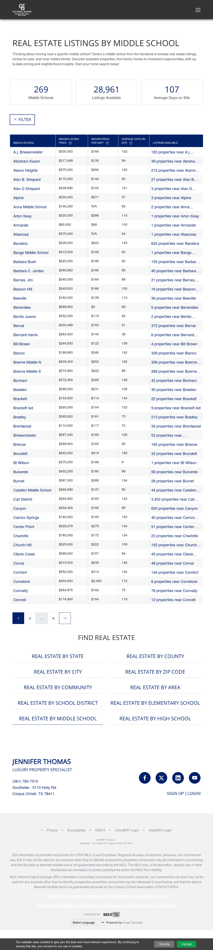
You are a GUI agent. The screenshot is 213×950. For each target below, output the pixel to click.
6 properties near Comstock (174, 581)
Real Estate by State (58, 656)
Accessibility (76, 830)
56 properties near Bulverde (174, 471)
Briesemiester (24, 435)
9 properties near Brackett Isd (176, 407)
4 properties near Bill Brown (174, 343)
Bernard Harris (25, 334)
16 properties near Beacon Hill (173, 289)
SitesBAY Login (160, 830)
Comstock (21, 581)
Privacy (52, 830)
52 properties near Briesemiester (166, 435)
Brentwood (22, 426)
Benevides (22, 307)
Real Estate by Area (155, 687)
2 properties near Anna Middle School (170, 207)
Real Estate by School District (58, 702)
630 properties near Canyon (174, 508)
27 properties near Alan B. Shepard (173, 179)
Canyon (19, 508)
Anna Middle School (30, 206)
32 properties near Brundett (174, 453)
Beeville (19, 298)
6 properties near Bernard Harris (172, 334)
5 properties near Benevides (174, 307)
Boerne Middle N (27, 362)
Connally (20, 590)
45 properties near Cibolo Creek (172, 554)
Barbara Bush (24, 261)
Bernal (18, 325)
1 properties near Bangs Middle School (171, 252)
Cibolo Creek (24, 554)
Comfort (20, 572)
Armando (20, 225)
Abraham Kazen (26, 161)
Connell (19, 599)
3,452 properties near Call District (172, 499)
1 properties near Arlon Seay (175, 215)
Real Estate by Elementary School (155, 702)
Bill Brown (21, 343)
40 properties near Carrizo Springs (173, 517)
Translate (136, 922)
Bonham (20, 380)
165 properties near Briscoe (174, 444)
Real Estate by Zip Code (155, 671)
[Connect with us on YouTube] (195, 778)
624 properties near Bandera (175, 243)
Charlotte (20, 535)
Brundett (20, 453)
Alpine (18, 197)
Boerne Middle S (27, 371)
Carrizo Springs (26, 517)
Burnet (18, 480)
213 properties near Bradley (174, 416)
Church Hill (22, 544)
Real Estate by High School (155, 718)
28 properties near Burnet (172, 480)
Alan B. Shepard (27, 179)
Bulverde (20, 471)
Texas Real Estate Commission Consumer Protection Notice (106, 896)
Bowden (20, 389)
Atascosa (21, 234)
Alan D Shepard (26, 188)
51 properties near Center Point (172, 526)
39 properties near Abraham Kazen (174, 161)
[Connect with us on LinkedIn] (178, 778)
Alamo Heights (25, 170)
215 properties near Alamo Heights (173, 170)
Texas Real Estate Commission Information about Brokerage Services (106, 905)
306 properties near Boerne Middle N (174, 362)
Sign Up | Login (184, 793)
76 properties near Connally (174, 590)
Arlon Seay (22, 215)
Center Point (23, 526)
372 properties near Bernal (173, 325)
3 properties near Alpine (171, 197)
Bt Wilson (21, 462)
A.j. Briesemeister (28, 151)
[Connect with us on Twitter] (161, 778)
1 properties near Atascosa (173, 234)
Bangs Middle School (30, 252)
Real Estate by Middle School (58, 718)
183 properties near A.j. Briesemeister (170, 152)
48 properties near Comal (172, 563)
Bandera (20, 243)
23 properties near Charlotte (174, 535)
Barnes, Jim (23, 279)
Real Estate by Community (58, 687)
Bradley (19, 416)
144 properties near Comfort (174, 572)
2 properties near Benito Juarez (171, 316)
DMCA (100, 830)
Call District (22, 499)
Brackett (20, 398)
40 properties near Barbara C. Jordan (176, 270)
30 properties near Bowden (173, 389)
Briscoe (19, 444)
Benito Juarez (24, 316)
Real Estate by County (155, 656)
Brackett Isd (23, 407)
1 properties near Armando (173, 225)
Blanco (19, 352)
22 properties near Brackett (174, 398)
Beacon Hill (22, 289)
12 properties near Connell (173, 599)
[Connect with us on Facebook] (145, 778)
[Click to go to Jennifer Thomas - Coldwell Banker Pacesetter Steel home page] (21, 9)
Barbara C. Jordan (28, 270)
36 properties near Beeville (173, 298)
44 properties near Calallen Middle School (173, 490)
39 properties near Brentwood (176, 426)
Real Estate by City (58, 671)
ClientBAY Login (127, 830)
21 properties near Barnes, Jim (173, 280)
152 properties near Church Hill (174, 545)
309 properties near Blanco (173, 352)
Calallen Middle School (32, 490)
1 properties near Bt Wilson (174, 462)
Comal (18, 563)
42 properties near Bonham (174, 380)
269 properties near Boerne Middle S (174, 371)
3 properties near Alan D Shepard (171, 188)
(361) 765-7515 (25, 781)
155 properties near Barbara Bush (174, 261)
